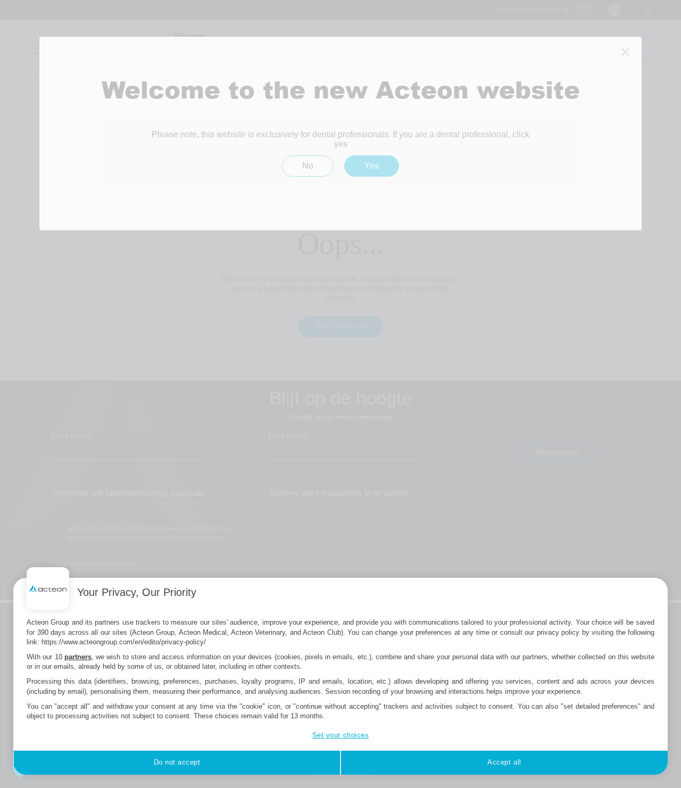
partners (78, 657)
